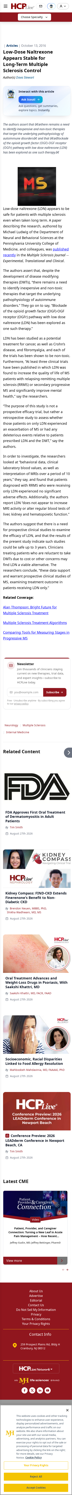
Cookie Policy (33, 1457)
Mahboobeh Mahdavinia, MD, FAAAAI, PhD (37, 1070)
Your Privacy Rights (36, 1324)
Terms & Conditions (36, 1319)
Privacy (36, 1314)
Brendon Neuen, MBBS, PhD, (28, 908)
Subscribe (52, 692)
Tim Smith (16, 827)
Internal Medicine (17, 732)
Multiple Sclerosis (34, 725)
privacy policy (21, 703)
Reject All (36, 1476)
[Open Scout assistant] (51, 6)
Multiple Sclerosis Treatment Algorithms (35, 622)
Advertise (36, 1296)
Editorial (36, 1300)
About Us (36, 1291)
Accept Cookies (36, 1487)
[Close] (67, 1410)
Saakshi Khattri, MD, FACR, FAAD (30, 993)
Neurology (11, 725)
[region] (36, 1450)
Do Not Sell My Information (36, 1310)
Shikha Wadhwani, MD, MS (24, 912)
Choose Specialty (32, 17)
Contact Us (36, 1305)
